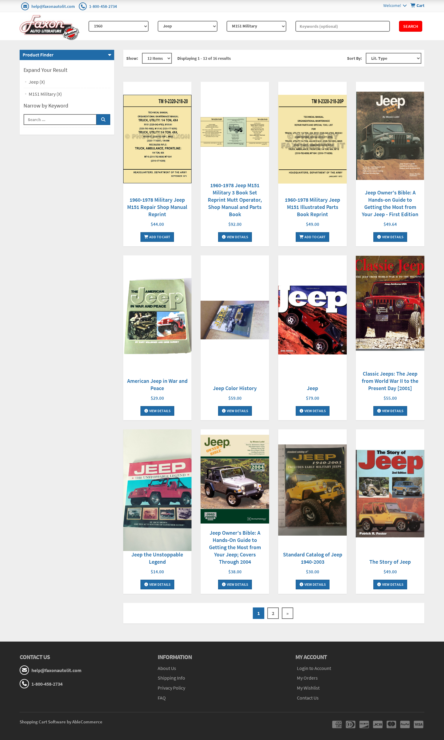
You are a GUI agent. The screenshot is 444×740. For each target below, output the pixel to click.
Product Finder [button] (38, 55)
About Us (167, 668)
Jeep (312, 388)
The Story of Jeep (390, 561)
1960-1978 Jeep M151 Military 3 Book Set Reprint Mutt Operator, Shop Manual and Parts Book (235, 200)
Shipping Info (171, 678)
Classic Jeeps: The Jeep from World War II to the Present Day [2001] (390, 381)
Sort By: (354, 58)
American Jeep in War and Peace (157, 384)
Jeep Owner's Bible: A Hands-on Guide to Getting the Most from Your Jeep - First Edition (390, 203)
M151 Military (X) (45, 94)
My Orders (307, 678)
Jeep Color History (235, 388)
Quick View (157, 140)
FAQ (162, 698)
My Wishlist (308, 688)
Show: (132, 58)
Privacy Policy (171, 688)
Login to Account (314, 668)
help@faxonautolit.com (53, 6)
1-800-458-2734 (103, 6)
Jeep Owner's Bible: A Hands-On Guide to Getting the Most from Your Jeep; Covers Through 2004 (235, 547)
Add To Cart (159, 237)
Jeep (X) (37, 82)
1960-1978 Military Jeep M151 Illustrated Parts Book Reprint (312, 207)
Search (410, 26)
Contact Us (308, 698)
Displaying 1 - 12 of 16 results (204, 58)
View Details (237, 237)
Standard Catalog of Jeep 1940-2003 (312, 558)
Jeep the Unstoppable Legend (157, 558)
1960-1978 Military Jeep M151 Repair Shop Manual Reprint (157, 207)
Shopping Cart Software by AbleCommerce (61, 722)
